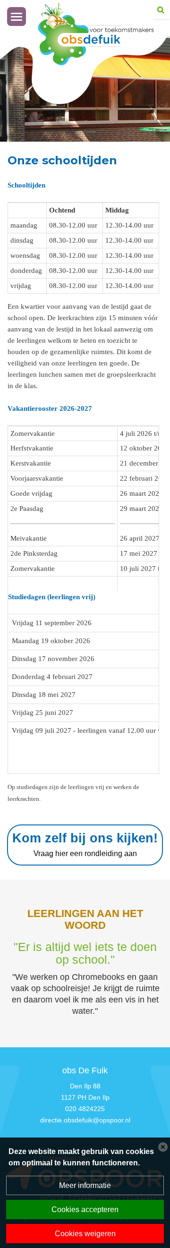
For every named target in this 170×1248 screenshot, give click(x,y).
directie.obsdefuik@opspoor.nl (85, 1120)
